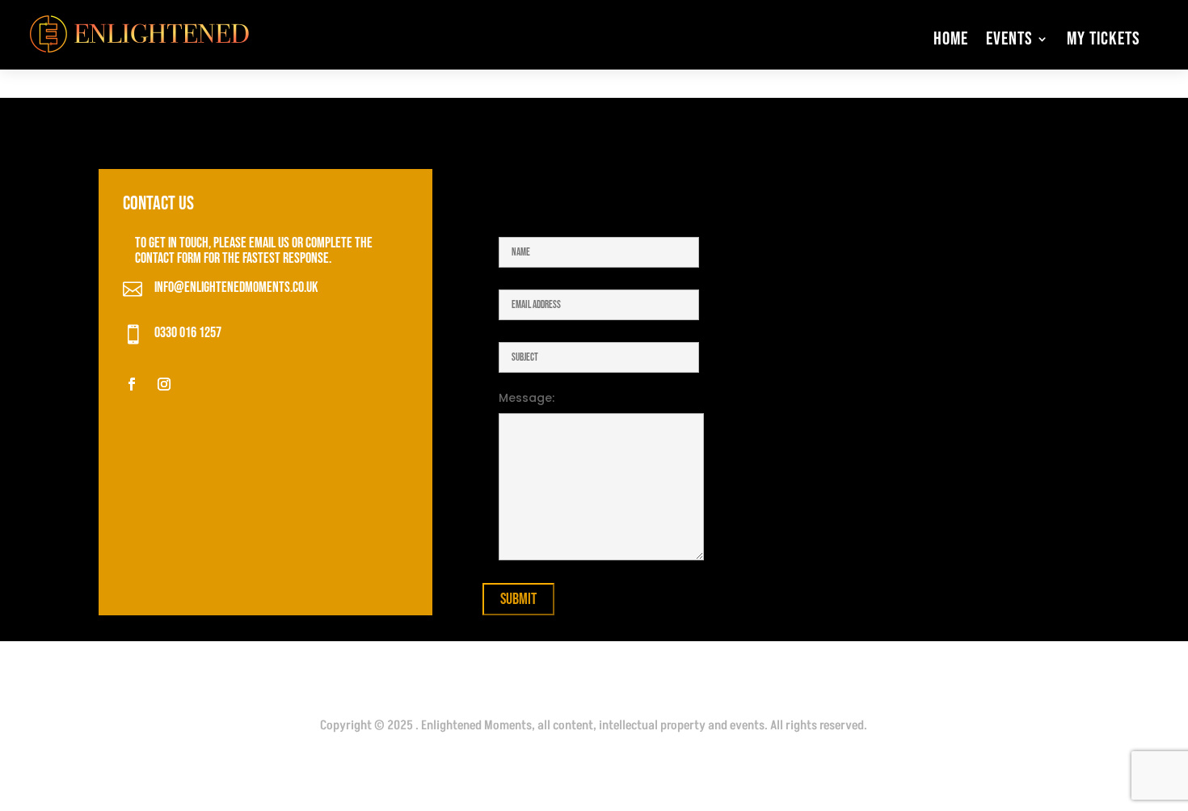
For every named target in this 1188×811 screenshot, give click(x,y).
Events (1009, 38)
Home (950, 38)
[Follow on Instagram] (164, 384)
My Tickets (1103, 38)
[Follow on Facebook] (132, 384)
